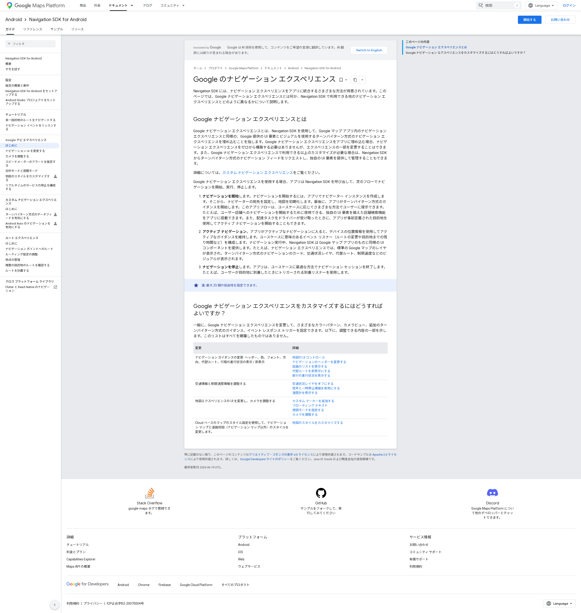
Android (13, 19)
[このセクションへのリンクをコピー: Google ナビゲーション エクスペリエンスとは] (311, 119)
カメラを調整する (305, 414)
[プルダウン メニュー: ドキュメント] (133, 5)
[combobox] (499, 5)
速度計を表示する (305, 393)
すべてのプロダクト (236, 585)
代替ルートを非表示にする (311, 371)
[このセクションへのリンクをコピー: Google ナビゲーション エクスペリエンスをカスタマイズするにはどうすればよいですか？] (230, 314)
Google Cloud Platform (196, 585)
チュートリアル (77, 545)
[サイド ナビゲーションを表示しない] (54, 604)
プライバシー (93, 603)
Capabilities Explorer (81, 559)
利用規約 (415, 566)
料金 (97, 5)
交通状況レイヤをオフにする (313, 384)
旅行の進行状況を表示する (311, 375)
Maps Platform (48, 5)
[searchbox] (30, 43)
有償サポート (418, 559)
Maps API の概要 (78, 566)
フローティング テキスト (310, 405)
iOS (240, 552)
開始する (529, 20)
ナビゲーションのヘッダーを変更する (319, 362)
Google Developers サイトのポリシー (265, 459)
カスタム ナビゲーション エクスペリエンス (257, 173)
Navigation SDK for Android (57, 19)
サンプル (56, 29)
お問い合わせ (560, 20)
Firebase (165, 585)
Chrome (144, 585)
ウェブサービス (249, 566)
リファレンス (32, 29)
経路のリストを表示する (309, 366)
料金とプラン (76, 552)
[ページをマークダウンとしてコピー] (355, 80)
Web (241, 559)
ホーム (197, 68)
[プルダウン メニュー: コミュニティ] (184, 5)
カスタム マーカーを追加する (313, 401)
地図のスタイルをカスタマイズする (317, 423)
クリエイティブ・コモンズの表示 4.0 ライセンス (281, 454)
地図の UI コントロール (308, 357)
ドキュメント (118, 5)
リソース (77, 29)
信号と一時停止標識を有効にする (316, 388)
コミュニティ (169, 5)
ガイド (10, 29)
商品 (83, 5)
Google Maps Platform (243, 68)
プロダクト (215, 68)
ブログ (147, 5)
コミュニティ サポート (425, 552)
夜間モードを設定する (308, 410)
